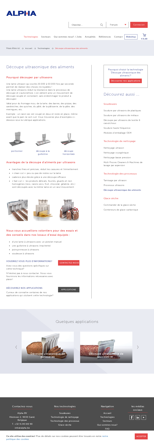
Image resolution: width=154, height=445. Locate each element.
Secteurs (46, 37)
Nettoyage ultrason (114, 148)
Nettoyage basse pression (117, 157)
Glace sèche (64, 425)
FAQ (107, 429)
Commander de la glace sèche (120, 205)
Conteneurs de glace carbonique (121, 209)
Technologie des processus (64, 421)
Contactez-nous (69, 263)
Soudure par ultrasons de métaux (121, 115)
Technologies (31, 37)
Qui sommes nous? (107, 425)
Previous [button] (18, 347)
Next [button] (136, 347)
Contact (118, 37)
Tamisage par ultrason (115, 180)
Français (114, 24)
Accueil (28, 48)
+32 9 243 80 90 (24, 424)
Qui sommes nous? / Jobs (68, 37)
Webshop (131, 37)
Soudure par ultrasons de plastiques (122, 110)
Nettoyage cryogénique (116, 152)
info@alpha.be (22, 428)
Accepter (141, 436)
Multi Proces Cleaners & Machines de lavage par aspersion (123, 164)
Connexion (139, 24)
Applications (68, 289)
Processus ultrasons (114, 185)
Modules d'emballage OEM (118, 133)
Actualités (90, 37)
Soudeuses (65, 413)
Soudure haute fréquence (117, 128)
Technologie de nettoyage (65, 417)
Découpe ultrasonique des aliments (122, 190)
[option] (47, 347)
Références (105, 37)
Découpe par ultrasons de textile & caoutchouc (122, 121)
